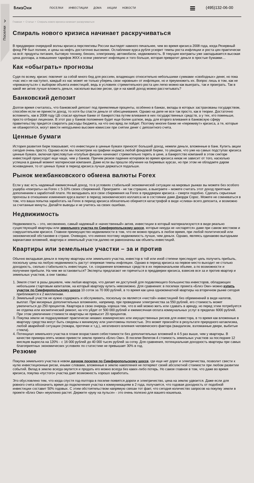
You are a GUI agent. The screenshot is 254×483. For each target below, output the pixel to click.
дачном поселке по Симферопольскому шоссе (109, 361)
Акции (112, 7)
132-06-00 (219, 7)
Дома (97, 7)
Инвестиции (78, 7)
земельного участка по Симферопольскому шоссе (102, 228)
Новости (129, 7)
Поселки (56, 7)
